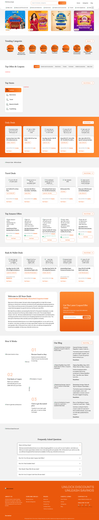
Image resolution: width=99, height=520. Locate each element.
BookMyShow (63, 278)
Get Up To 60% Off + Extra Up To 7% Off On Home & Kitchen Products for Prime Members (49, 231)
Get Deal (8, 151)
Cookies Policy (46, 506)
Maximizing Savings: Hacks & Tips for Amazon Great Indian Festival (81, 385)
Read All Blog (86, 343)
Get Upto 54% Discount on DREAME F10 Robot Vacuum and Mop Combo (31, 229)
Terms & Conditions (48, 509)
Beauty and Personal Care (22, 7)
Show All (37, 66)
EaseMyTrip (9, 278)
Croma (16, 148)
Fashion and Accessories (60, 7)
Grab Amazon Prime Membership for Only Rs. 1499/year (12, 229)
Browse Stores (29, 499)
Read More (76, 360)
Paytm (52, 198)
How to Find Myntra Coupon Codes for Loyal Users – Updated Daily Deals (81, 403)
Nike (88, 148)
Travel (11, 99)
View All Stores (87, 83)
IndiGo (71, 198)
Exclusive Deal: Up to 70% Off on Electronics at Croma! (13, 139)
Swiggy (71, 148)
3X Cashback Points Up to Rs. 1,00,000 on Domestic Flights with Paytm (49, 190)
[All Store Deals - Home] (13, 3)
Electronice (12, 95)
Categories (85, 3)
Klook (16, 198)
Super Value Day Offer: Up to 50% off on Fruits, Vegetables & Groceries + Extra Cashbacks (67, 231)
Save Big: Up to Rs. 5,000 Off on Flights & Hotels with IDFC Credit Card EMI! (13, 269)
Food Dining (12, 109)
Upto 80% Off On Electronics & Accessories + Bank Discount (85, 227)
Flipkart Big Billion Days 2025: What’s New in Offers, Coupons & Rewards (81, 366)
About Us (45, 499)
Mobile (90, 7)
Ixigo (34, 278)
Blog (92, 3)
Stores (78, 3)
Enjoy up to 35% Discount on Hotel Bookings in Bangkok (85, 190)
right (92, 7)
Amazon (17, 233)
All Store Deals (34, 518)
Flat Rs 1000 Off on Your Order (30, 139)
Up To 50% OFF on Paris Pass (12, 189)
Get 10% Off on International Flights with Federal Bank (30, 269)
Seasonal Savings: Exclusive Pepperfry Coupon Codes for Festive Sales (80, 348)
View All (89, 41)
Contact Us (46, 504)
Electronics (48, 7)
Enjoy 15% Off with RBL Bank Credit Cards (84, 269)
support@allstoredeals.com (85, 499)
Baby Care (9, 7)
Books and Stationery (37, 7)
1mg (52, 278)
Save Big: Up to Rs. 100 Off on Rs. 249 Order (49, 139)
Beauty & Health (13, 104)
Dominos (53, 148)
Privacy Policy (46, 501)
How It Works (64, 499)
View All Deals (87, 122)
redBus (35, 198)
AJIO (34, 148)
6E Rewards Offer (65, 189)
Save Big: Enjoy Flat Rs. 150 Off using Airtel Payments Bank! (49, 269)
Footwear (71, 66)
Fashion (11, 90)
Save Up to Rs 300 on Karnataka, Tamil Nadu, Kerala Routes (30, 190)
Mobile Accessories (80, 66)
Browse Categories (30, 501)
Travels (71, 7)
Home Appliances (81, 7)
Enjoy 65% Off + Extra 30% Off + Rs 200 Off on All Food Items (67, 139)
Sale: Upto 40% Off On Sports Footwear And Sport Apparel (85, 139)
